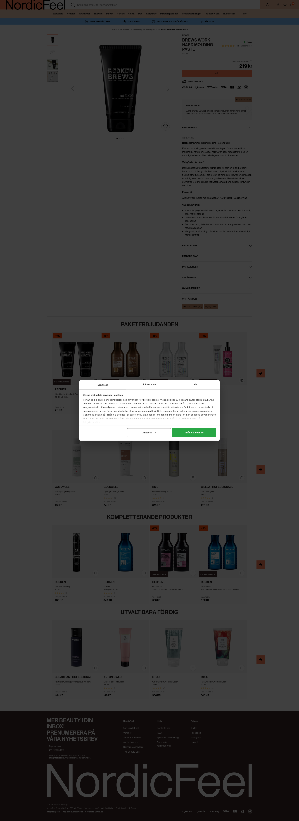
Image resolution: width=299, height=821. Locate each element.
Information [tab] (149, 384)
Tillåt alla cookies (194, 432)
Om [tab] (196, 384)
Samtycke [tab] (102, 384)
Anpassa (147, 432)
